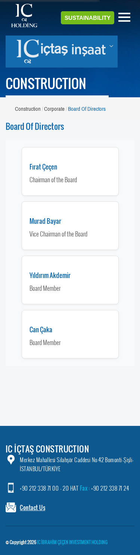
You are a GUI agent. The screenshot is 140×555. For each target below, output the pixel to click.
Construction (28, 109)
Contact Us (32, 507)
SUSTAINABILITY (88, 18)
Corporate (54, 109)
